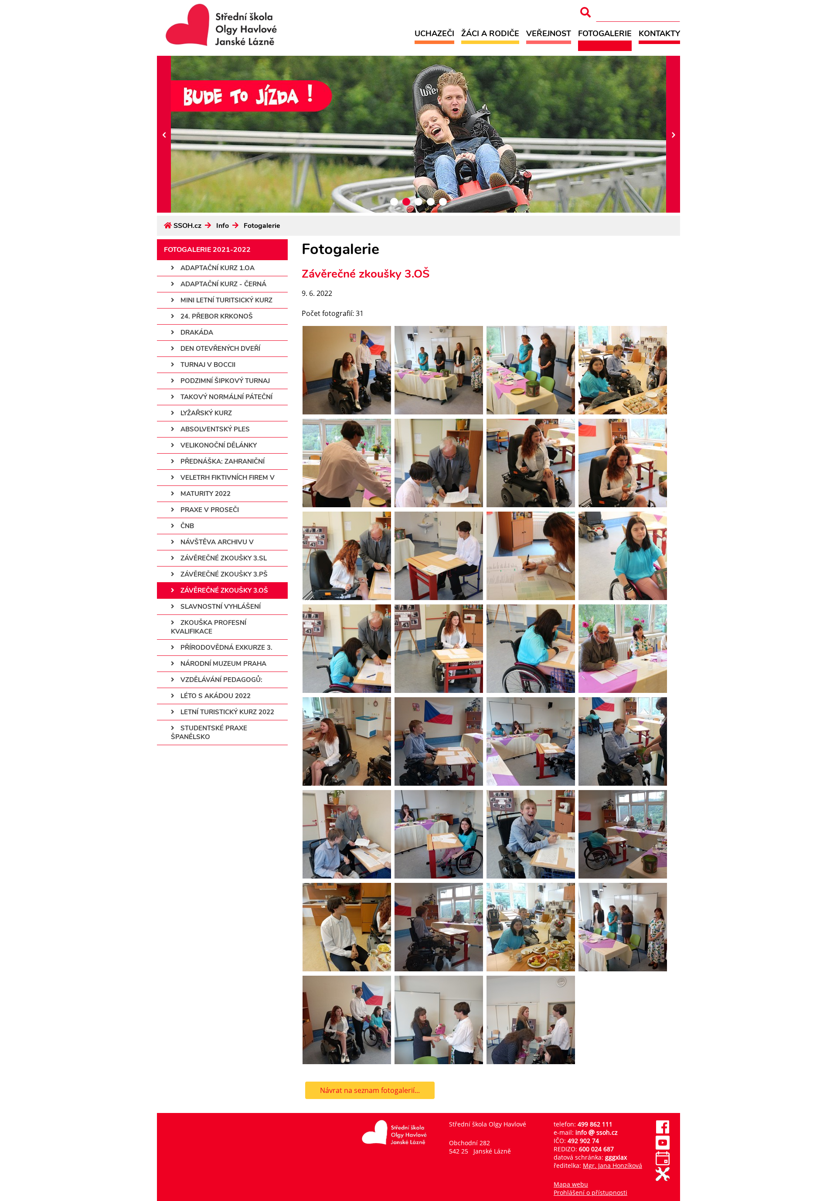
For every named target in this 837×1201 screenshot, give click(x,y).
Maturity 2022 (205, 493)
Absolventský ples (214, 429)
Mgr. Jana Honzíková (612, 1165)
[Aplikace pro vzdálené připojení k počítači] (663, 1178)
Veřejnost (548, 33)
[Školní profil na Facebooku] (663, 1131)
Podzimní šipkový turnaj (224, 381)
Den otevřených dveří (219, 348)
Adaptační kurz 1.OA (217, 268)
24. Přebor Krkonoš (216, 316)
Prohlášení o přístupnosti (590, 1192)
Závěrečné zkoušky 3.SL (223, 558)
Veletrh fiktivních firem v (227, 477)
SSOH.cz (187, 226)
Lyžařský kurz (205, 413)
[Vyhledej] (585, 12)
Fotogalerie (605, 33)
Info (222, 226)
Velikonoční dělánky (218, 445)
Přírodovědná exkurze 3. (225, 647)
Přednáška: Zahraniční (222, 461)
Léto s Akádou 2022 (215, 696)
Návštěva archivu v (216, 542)
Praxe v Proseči (209, 510)
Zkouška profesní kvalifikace (208, 627)
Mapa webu (571, 1184)
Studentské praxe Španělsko (209, 732)
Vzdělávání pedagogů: (220, 679)
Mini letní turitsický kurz (225, 300)
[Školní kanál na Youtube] (663, 1147)
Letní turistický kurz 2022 (226, 712)
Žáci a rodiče (490, 33)
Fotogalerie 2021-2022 (207, 249)
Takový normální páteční (225, 397)
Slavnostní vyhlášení (220, 606)
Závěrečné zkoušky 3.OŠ (223, 590)
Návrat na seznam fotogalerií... (370, 1090)
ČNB (186, 526)
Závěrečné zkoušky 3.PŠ (223, 574)
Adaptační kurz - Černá (222, 284)
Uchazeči (434, 33)
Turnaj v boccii (207, 364)
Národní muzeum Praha (222, 663)
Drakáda (196, 332)
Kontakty (659, 33)
